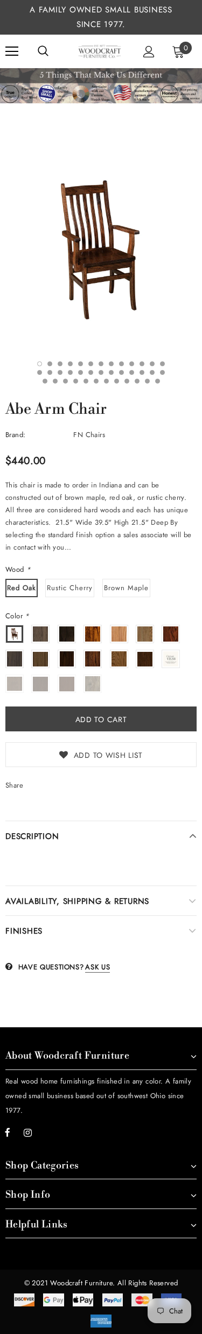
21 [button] (111, 372)
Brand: (15, 435)
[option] (101, 249)
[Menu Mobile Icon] (11, 51)
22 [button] (121, 372)
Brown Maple (126, 588)
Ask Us (97, 967)
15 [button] (49, 372)
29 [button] (65, 381)
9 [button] (121, 363)
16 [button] (60, 372)
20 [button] (101, 372)
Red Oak (21, 588)
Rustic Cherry (70, 588)
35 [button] (126, 381)
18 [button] (80, 372)
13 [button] (162, 363)
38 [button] (157, 381)
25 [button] (152, 372)
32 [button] (96, 381)
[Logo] (99, 51)
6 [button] (90, 363)
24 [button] (142, 372)
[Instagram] (27, 1133)
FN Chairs (89, 435)
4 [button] (70, 363)
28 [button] (55, 381)
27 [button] (45, 381)
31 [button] (85, 381)
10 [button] (131, 363)
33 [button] (106, 381)
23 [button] (131, 372)
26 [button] (162, 372)
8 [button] (111, 363)
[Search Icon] (43, 51)
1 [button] (39, 363)
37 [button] (147, 381)
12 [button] (152, 363)
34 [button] (116, 381)
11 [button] (142, 363)
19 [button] (90, 372)
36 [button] (137, 381)
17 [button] (70, 372)
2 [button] (49, 363)
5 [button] (80, 363)
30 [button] (75, 381)
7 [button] (101, 363)
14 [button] (39, 372)
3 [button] (60, 363)
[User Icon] (149, 51)
